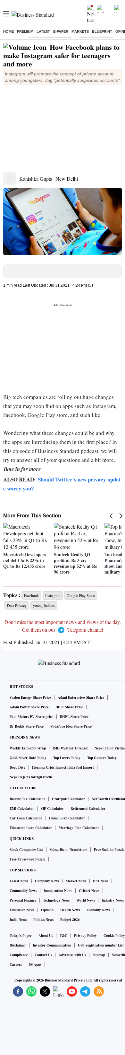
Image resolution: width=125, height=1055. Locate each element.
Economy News (98, 910)
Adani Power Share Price (29, 707)
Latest (43, 31)
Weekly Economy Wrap (28, 748)
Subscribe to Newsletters (68, 849)
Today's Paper (21, 935)
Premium (25, 31)
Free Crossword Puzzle (27, 859)
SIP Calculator (52, 808)
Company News (47, 881)
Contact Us (43, 955)
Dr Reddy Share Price (27, 726)
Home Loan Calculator (67, 818)
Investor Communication (52, 945)
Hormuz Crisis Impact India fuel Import (63, 767)
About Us (45, 935)
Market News (76, 881)
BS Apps (35, 964)
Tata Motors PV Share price (31, 716)
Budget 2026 (70, 919)
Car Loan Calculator (26, 818)
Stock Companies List (26, 849)
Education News (22, 910)
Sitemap (99, 955)
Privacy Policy (85, 935)
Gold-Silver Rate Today (28, 758)
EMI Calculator (22, 808)
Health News (70, 910)
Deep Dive (17, 767)
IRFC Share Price (69, 707)
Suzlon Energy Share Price (30, 697)
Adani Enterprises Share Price (81, 697)
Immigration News (58, 890)
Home (8, 31)
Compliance (19, 955)
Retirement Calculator (88, 808)
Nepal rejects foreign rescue (31, 777)
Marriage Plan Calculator (79, 828)
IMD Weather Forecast (70, 748)
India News (18, 919)
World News (85, 900)
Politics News (43, 919)
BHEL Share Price (74, 716)
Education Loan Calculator (31, 828)
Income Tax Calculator (27, 799)
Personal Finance (23, 900)
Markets (80, 31)
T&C (63, 935)
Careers (16, 964)
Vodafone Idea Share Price (71, 726)
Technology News (56, 900)
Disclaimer (18, 945)
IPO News (100, 881)
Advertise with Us (72, 955)
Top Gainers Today (102, 758)
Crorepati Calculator (68, 799)
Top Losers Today (66, 758)
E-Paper (60, 31)
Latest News (19, 881)
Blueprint (102, 31)
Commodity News (23, 890)
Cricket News (89, 890)
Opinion (47, 910)
